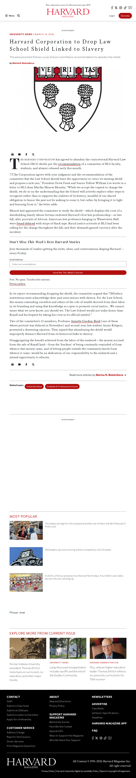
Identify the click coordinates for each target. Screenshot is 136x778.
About (54, 696)
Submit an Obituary (17, 710)
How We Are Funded (60, 726)
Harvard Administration (104, 663)
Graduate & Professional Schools (62, 386)
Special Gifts (56, 731)
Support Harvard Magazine (62, 716)
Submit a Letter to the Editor (23, 714)
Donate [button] (125, 15)
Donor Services (15, 741)
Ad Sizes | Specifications (105, 712)
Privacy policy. (18, 284)
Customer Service (20, 727)
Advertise (99, 704)
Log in (112, 15)
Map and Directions (60, 701)
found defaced (26, 223)
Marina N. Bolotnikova (23, 63)
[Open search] (18, 15)
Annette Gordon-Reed (85, 321)
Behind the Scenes (59, 722)
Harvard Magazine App (109, 723)
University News (21, 34)
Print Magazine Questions (21, 745)
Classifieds (98, 708)
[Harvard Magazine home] (68, 13)
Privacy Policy (57, 705)
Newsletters (102, 696)
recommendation (69, 164)
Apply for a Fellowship (19, 719)
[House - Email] (68, 612)
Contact (13, 696)
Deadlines (97, 717)
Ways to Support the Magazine (66, 735)
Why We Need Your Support (64, 740)
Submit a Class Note (18, 705)
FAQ (94, 730)
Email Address (16, 259)
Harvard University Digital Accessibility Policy (77, 771)
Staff (9, 701)
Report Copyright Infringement (115, 771)
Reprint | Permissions (18, 736)
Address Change (16, 732)
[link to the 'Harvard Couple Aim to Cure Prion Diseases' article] (26, 531)
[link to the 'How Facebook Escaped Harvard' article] (26, 583)
